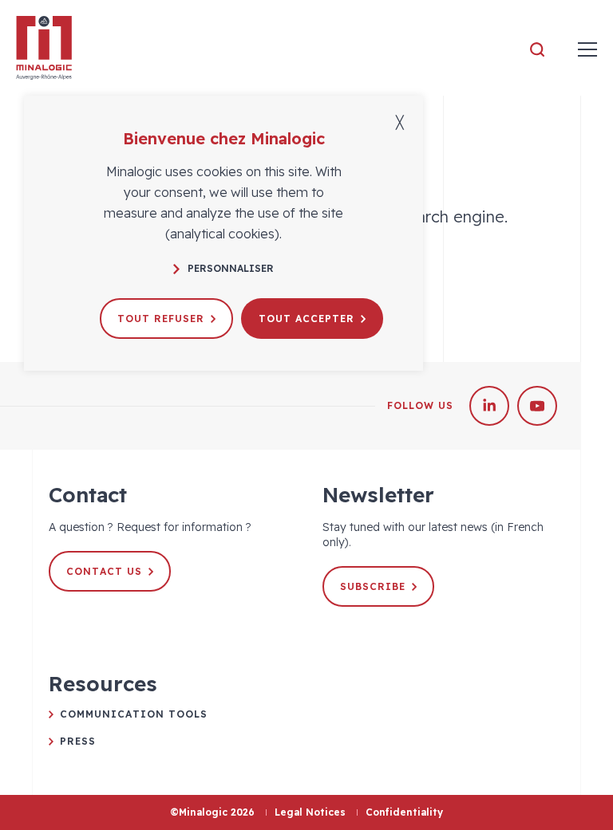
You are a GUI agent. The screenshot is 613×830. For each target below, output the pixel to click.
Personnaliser (231, 268)
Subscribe (372, 586)
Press (78, 741)
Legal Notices (310, 812)
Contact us (104, 571)
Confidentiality (404, 812)
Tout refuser (160, 319)
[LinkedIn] (489, 406)
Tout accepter (306, 319)
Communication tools (134, 714)
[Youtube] (537, 406)
